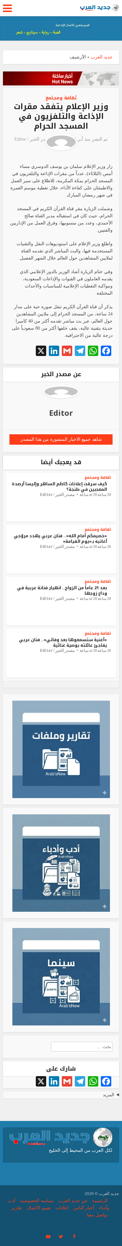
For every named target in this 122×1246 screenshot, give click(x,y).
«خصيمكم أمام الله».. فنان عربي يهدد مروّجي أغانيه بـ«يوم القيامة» (60, 538)
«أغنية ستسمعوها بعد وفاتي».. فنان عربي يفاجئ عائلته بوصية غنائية (63, 642)
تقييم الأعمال (39, 1207)
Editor (20, 139)
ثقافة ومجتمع (61, 98)
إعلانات (62, 1207)
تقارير (16, 1207)
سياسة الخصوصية (37, 1200)
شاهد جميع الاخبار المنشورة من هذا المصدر (61, 439)
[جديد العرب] (99, 7)
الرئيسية (100, 1200)
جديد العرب (102, 57)
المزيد (108, 1094)
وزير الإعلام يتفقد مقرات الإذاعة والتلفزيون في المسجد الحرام (61, 116)
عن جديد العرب (73, 1200)
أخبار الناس (83, 1207)
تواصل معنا (97, 1215)
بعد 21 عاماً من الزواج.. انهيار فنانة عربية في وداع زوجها (62, 590)
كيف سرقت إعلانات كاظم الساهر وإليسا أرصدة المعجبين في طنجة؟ (59, 486)
